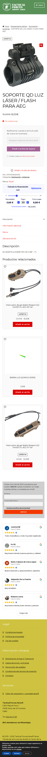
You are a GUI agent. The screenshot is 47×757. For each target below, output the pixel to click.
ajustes (18, 749)
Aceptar (6, 753)
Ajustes (27, 753)
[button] (41, 45)
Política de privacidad (14, 637)
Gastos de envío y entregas (17, 663)
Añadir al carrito (22, 324)
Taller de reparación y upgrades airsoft (22, 694)
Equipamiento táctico (19, 26)
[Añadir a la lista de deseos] (5, 266)
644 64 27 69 (11, 717)
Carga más (23, 613)
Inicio (7, 26)
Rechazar (17, 753)
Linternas (6, 29)
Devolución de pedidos (15, 667)
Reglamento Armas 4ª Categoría (19, 659)
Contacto (9, 676)
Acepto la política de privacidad (18, 508)
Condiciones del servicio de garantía (20, 671)
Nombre (7, 493)
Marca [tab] (5, 232)
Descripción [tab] (8, 219)
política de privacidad (28, 156)
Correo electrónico (11, 501)
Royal (11, 182)
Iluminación (33, 26)
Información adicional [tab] (12, 226)
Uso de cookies (11, 641)
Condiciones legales (14, 632)
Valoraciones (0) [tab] (9, 239)
